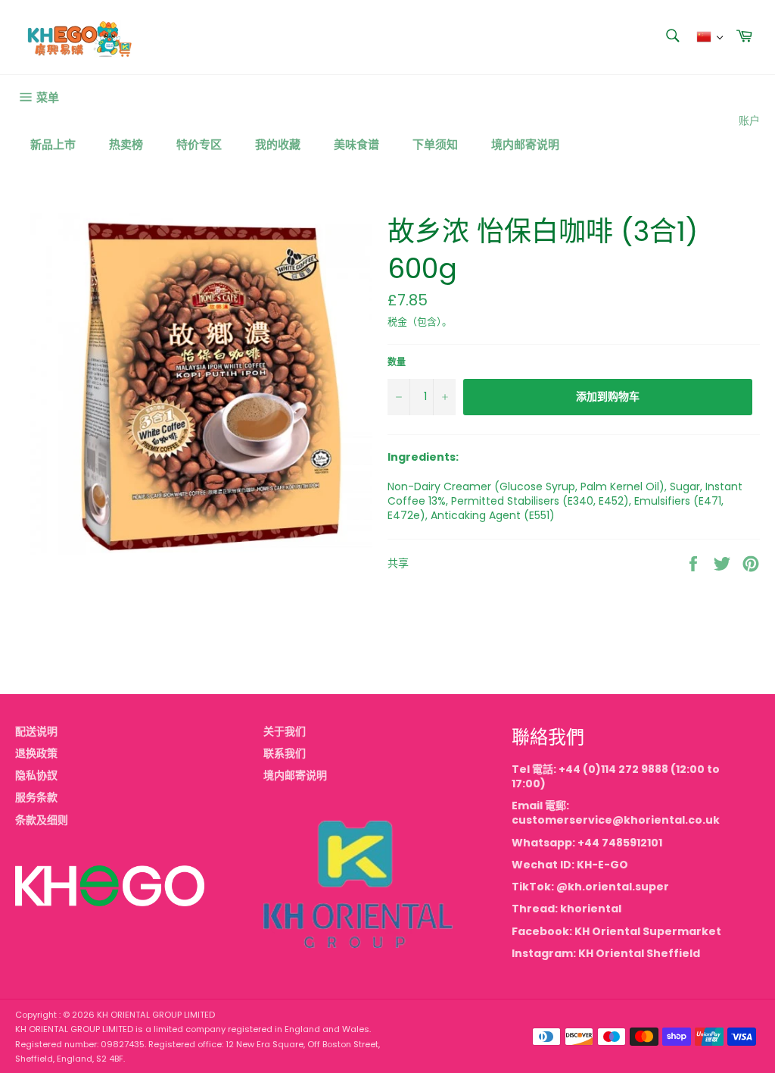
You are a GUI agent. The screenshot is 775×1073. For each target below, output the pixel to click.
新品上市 (53, 144)
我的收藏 (277, 144)
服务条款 (36, 797)
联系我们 (284, 753)
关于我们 (284, 731)
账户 (749, 120)
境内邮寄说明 (525, 144)
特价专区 (199, 144)
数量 (397, 362)
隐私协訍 (36, 775)
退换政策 (36, 753)
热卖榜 (126, 144)
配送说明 (36, 731)
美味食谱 (356, 144)
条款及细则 (41, 819)
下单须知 (435, 144)
